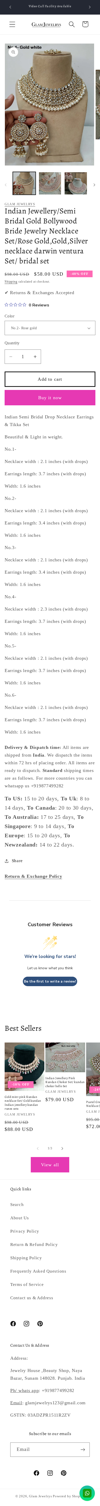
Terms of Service (27, 1284)
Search (17, 1204)
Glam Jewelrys (20, 204)
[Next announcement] (89, 7)
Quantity (12, 343)
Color (9, 316)
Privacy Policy (24, 1231)
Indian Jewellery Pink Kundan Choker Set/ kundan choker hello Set (65, 1082)
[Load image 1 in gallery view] (24, 183)
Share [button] (17, 860)
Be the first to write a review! (50, 981)
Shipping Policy (26, 1257)
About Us (19, 1217)
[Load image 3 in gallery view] (75, 183)
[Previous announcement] (10, 7)
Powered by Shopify (69, 1496)
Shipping (11, 281)
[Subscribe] (82, 1449)
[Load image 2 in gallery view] (50, 183)
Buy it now (50, 397)
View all (50, 1164)
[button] (12, 24)
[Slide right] (94, 185)
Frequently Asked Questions (38, 1271)
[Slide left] (5, 185)
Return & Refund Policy (34, 1244)
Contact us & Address (31, 1297)
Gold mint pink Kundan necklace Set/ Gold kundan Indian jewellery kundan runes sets (23, 1103)
